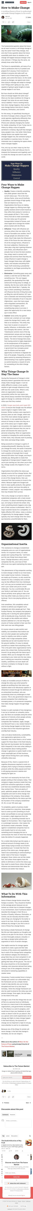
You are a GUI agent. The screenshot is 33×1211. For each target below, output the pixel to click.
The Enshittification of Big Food (11, 1142)
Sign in (29, 2)
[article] (16, 1146)
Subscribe (23, 2)
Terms (23, 1201)
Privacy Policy (19, 1190)
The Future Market (7, 1046)
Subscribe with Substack (18, 1183)
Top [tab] (3, 1136)
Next (27, 1103)
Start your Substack (13, 1206)
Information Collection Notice (17, 1083)
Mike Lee (7, 16)
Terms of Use (24, 1081)
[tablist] (8, 1114)
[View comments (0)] (9, 22)
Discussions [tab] (14, 1136)
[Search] (30, 1136)
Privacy (19, 1201)
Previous (6, 1103)
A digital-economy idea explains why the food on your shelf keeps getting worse (12, 1145)
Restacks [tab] (12, 1114)
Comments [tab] (5, 1114)
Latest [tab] (7, 1136)
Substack (10, 1209)
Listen (29, 17)
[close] (28, 1155)
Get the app (23, 1206)
